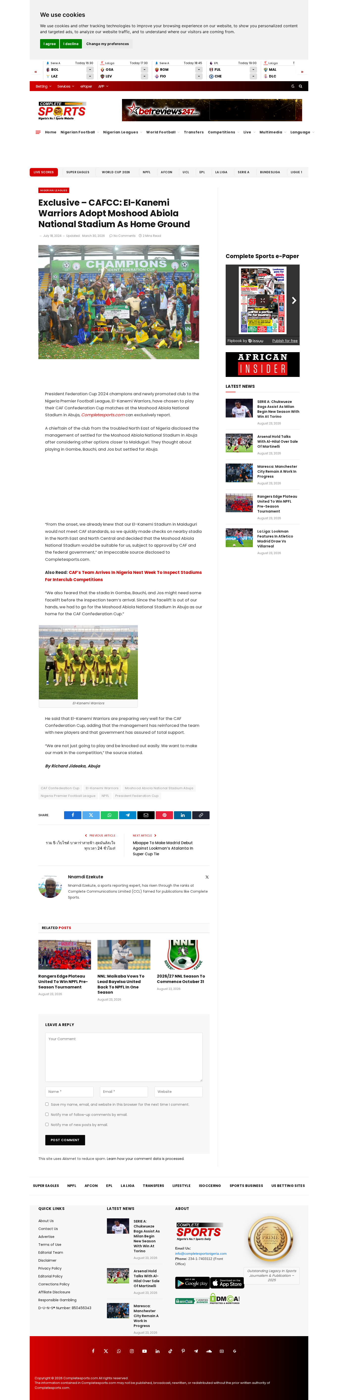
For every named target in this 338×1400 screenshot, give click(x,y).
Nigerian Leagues (120, 132)
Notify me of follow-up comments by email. (89, 1114)
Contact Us (48, 1228)
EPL (202, 172)
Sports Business (246, 1185)
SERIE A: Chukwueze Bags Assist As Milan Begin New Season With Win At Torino (278, 409)
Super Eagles (77, 172)
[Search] (300, 86)
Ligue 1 (296, 172)
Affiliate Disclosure (54, 1292)
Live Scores (44, 172)
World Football (160, 132)
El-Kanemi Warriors (102, 788)
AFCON (166, 172)
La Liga (221, 172)
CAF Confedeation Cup (60, 788)
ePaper (86, 86)
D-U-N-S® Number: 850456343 (64, 1307)
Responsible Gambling (57, 1300)
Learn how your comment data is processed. (145, 1158)
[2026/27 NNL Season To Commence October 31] (183, 955)
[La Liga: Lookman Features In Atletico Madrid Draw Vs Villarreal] (239, 537)
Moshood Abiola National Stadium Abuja (159, 788)
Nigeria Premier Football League (68, 795)
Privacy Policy (50, 1268)
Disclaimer (47, 1260)
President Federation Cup (137, 795)
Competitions (221, 132)
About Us (46, 1220)
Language (300, 132)
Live (247, 132)
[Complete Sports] (62, 111)
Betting (41, 86)
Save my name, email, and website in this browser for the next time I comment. (120, 1104)
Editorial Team (50, 1252)
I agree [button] (50, 44)
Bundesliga (270, 172)
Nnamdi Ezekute (85, 876)
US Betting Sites (288, 1185)
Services (63, 86)
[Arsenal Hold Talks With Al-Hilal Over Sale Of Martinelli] (239, 443)
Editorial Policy (50, 1276)
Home (51, 132)
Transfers (194, 132)
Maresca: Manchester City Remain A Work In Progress (277, 471)
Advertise (46, 1236)
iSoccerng (210, 1185)
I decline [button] (70, 44)
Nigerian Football (78, 132)
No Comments (125, 236)
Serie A (243, 172)
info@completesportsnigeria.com (201, 1253)
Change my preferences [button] (107, 44)
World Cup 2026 (116, 172)
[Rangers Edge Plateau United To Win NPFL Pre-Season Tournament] (64, 955)
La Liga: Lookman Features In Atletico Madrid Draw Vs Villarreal (275, 539)
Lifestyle (181, 1185)
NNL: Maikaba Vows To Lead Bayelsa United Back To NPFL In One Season (121, 984)
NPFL (146, 172)
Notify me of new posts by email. (79, 1124)
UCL (186, 172)
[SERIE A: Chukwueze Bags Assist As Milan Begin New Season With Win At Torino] (239, 408)
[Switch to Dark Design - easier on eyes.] (293, 86)
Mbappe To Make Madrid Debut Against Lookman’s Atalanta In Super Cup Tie (163, 848)
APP (101, 86)
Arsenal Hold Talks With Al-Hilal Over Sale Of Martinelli (277, 441)
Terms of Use (49, 1244)
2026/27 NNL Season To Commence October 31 (181, 979)
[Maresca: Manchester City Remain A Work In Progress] (239, 473)
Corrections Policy (54, 1284)
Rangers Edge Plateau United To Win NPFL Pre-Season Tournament (63, 982)
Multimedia (271, 132)
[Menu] (38, 132)
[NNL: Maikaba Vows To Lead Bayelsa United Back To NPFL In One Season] (123, 955)
